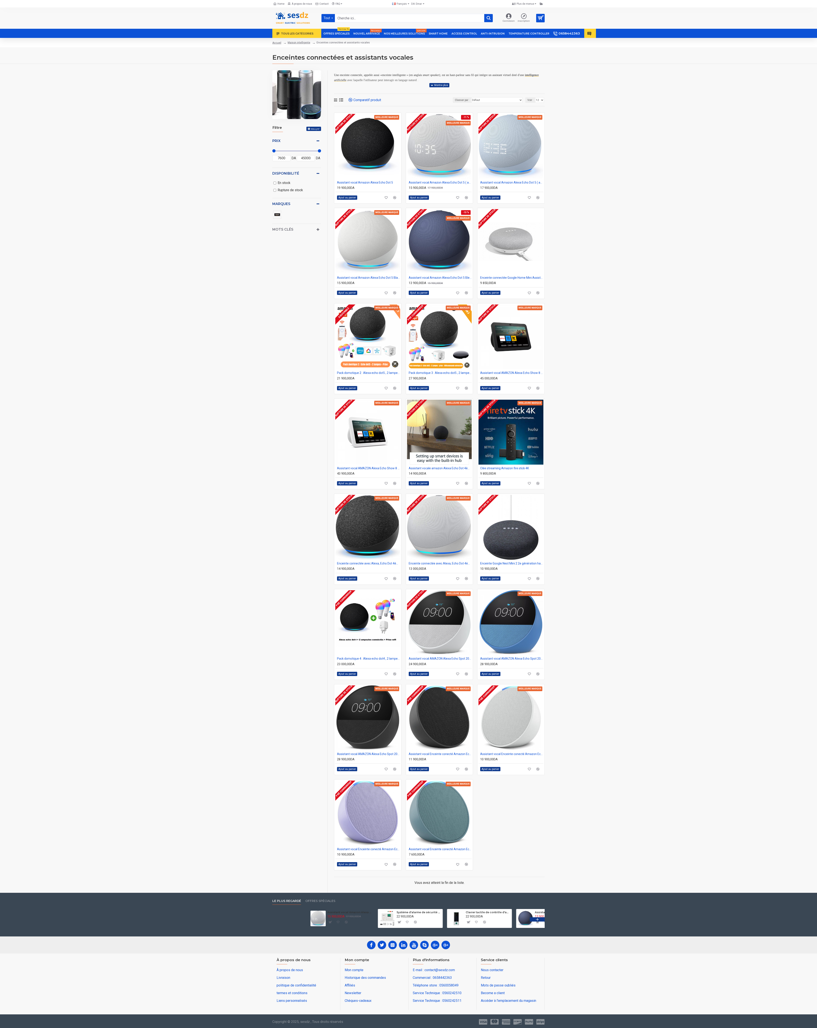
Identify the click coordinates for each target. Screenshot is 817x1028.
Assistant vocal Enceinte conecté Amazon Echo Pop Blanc (511, 754)
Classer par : (462, 100)
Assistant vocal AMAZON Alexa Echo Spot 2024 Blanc (440, 658)
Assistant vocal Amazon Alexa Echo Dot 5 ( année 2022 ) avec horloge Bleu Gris (511, 182)
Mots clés (282, 229)
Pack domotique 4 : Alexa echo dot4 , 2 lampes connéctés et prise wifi (368, 658)
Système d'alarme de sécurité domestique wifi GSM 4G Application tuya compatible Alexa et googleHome (451, 912)
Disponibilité (285, 173)
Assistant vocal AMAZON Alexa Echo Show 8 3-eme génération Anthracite (511, 373)
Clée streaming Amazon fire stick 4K (504, 468)
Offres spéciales (320, 901)
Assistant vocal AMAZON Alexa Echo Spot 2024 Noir (368, 754)
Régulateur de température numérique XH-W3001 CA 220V (313, 912)
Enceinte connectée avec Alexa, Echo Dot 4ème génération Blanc (440, 563)
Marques (281, 204)
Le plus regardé (286, 901)
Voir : (530, 100)
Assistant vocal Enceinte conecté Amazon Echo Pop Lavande (368, 849)
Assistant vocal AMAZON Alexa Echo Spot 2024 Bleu (511, 658)
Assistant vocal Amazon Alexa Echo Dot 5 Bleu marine (440, 277)
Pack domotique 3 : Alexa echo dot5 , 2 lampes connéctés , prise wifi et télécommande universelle (440, 373)
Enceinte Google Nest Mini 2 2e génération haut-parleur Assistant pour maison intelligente (511, 563)
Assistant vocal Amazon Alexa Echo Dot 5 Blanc (368, 277)
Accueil (276, 42)
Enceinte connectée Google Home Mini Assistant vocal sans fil (511, 277)
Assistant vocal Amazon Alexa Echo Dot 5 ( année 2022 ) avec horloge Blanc (440, 182)
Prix (276, 141)
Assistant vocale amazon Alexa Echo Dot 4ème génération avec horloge (440, 468)
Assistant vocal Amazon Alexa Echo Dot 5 (365, 182)
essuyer (315, 128)
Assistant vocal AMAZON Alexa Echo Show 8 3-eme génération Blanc (368, 468)
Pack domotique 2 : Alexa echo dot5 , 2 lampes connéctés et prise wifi (368, 373)
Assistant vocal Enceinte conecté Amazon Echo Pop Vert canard (440, 849)
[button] (279, 919)
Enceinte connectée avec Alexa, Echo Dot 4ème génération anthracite (368, 563)
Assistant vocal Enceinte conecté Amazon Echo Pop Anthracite (440, 754)
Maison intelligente (299, 42)
